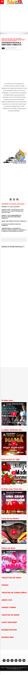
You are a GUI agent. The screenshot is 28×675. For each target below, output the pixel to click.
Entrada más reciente (20, 240)
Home (2, 38)
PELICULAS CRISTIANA (7, 39)
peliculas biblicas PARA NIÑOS (13, 38)
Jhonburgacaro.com (15, 668)
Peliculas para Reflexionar (9, 40)
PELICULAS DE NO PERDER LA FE (16, 40)
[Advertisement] (14, 18)
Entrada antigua (7, 240)
